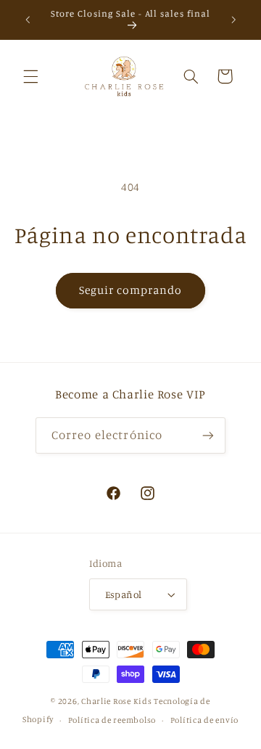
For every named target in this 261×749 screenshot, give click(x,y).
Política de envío (204, 720)
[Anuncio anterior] (28, 20)
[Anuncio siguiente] (233, 20)
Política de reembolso (112, 720)
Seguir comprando (131, 290)
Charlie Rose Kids (116, 701)
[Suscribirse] (208, 435)
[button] (30, 76)
